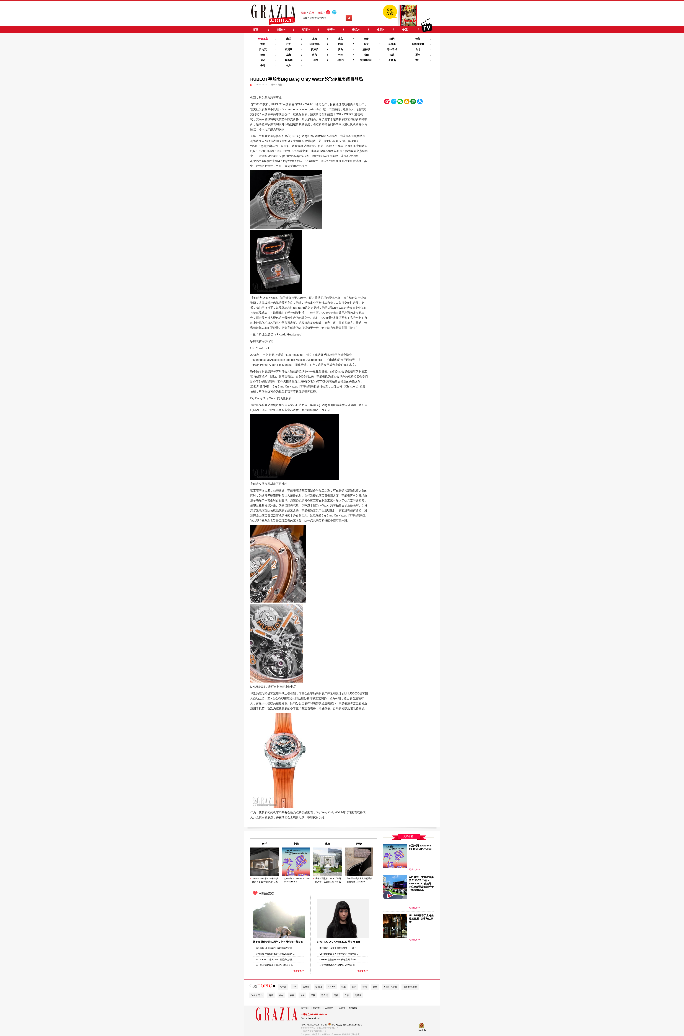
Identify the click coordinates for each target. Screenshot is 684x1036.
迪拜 (262, 54)
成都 (288, 54)
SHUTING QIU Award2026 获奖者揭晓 (338, 941)
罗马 (340, 49)
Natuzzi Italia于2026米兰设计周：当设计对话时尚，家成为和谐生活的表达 (265, 880)
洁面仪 (318, 987)
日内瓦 (263, 49)
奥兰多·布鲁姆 (390, 987)
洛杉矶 (366, 49)
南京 (314, 54)
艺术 (354, 987)
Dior (294, 986)
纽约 (392, 38)
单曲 (302, 995)
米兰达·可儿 (257, 995)
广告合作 (341, 1008)
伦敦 (417, 38)
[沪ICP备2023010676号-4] (314, 1025)
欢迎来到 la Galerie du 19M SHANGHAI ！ (297, 880)
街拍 (281, 995)
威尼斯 (288, 49)
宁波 (340, 54)
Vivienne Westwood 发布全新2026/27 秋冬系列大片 (275, 954)
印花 (364, 987)
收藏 (320, 12)
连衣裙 (324, 995)
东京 (366, 44)
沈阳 (366, 54)
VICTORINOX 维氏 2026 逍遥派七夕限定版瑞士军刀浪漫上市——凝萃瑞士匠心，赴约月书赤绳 (275, 959)
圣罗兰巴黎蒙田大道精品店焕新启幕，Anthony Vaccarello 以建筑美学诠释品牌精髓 (359, 880)
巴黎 (366, 38)
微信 (400, 102)
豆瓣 (413, 102)
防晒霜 (306, 987)
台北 (417, 49)
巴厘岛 (314, 60)
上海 (314, 38)
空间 (407, 102)
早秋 (313, 995)
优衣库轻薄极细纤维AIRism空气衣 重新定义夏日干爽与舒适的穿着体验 (339, 965)
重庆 (417, 54)
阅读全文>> (414, 869)
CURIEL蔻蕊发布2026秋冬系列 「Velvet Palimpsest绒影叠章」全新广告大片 (339, 959)
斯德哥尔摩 (418, 44)
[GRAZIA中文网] (273, 14)
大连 (392, 54)
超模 (271, 995)
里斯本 (288, 60)
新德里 (392, 44)
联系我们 (317, 1008)
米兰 (288, 38)
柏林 (340, 44)
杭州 (288, 65)
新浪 (387, 102)
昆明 (262, 60)
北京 (340, 38)
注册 (311, 12)
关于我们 (305, 1008)
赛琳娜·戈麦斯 (410, 987)
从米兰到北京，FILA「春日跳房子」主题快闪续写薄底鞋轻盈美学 (328, 880)
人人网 (420, 102)
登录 (303, 12)
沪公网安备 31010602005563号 (346, 1025)
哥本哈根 (392, 49)
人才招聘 (329, 1008)
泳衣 (343, 987)
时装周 (358, 995)
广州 (288, 44)
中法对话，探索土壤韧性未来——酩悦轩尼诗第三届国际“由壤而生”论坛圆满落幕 (339, 948)
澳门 (417, 60)
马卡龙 (283, 987)
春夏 (292, 995)
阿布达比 (315, 44)
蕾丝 (375, 987)
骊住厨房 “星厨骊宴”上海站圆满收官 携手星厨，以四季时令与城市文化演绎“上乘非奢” (275, 948)
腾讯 (393, 102)
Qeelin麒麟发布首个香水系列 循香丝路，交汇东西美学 (339, 954)
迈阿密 (340, 60)
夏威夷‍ (392, 60)
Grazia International (310, 1018)
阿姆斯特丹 (366, 60)
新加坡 (314, 49)
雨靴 (336, 995)
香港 (262, 65)
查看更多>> (298, 971)
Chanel (331, 986)
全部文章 (263, 38)
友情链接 (353, 1008)
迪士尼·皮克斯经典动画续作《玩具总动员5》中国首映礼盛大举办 (275, 965)
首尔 (262, 44)
